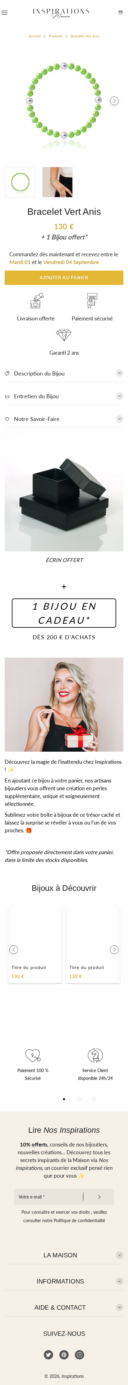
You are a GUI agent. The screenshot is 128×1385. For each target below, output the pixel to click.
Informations (60, 1281)
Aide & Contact (60, 1307)
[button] (13, 101)
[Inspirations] (61, 12)
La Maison (60, 1255)
